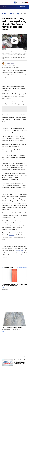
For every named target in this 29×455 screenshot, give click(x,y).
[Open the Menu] (2, 2)
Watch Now (24, 2)
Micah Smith (10, 63)
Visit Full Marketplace (22, 267)
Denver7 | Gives (8, 13)
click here (11, 235)
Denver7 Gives (19, 250)
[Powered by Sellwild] (25, 356)
